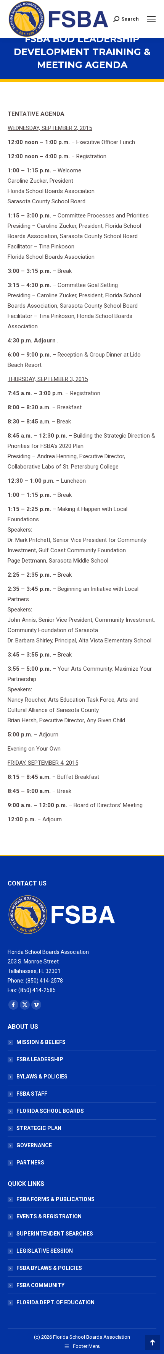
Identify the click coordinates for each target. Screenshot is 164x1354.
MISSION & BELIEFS (41, 1042)
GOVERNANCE (34, 1145)
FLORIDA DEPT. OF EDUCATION (55, 1302)
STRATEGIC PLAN (38, 1128)
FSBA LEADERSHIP (39, 1059)
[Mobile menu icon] (151, 19)
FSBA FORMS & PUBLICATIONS (55, 1199)
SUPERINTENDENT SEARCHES (54, 1234)
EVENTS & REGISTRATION (49, 1216)
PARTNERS (30, 1162)
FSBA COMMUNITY (40, 1285)
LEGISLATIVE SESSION (44, 1251)
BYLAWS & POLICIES (42, 1076)
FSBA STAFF (31, 1094)
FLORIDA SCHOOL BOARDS (50, 1111)
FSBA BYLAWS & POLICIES (49, 1268)
